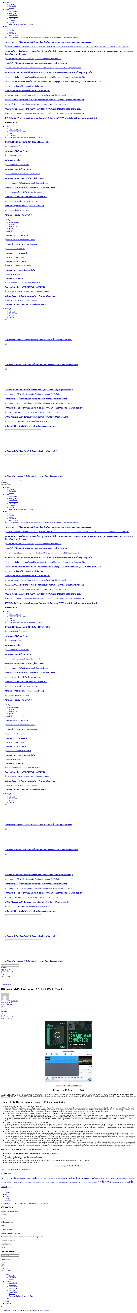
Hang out (12, 18)
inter (129, 1178)
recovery (38, 1182)
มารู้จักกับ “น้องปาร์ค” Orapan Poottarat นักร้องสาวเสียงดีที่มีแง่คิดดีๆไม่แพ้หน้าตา (38, 340)
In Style (11, 315)
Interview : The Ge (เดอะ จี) (16, 253)
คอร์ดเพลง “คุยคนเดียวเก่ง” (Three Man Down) (24, 206)
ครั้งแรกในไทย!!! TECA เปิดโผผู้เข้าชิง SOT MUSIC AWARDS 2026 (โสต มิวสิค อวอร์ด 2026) (43, 109)
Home (7, 2)
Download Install (88, 1178)
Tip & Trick (12, 135)
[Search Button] (20, 973)
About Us (12, 4)
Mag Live (8, 308)
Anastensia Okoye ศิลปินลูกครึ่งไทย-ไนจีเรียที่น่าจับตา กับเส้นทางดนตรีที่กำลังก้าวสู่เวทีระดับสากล (44, 100)
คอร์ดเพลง (114, 1182)
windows (76, 1182)
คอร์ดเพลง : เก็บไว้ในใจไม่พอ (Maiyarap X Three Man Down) (30, 188)
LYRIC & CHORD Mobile (17, 132)
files (99, 1178)
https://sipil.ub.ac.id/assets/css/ (120, 1178)
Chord (45, 1178)
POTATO (24, 1182)
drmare (29, 1169)
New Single (12, 34)
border (32, 1178)
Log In (3, 1247)
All (10, 28)
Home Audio (13, 20)
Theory (11, 133)
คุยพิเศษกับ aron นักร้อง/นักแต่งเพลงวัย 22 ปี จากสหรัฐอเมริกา (30, 296)
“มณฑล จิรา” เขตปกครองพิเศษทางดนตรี (22, 244)
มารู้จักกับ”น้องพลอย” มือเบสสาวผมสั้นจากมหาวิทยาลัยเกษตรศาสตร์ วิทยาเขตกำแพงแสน (41, 365)
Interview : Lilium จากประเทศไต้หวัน (20, 270)
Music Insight (13, 226)
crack (67, 1178)
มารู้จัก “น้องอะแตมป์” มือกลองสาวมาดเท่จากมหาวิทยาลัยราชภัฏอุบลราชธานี (36, 417)
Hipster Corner (13, 313)
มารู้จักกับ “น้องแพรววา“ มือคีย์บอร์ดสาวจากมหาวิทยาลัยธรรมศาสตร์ (33, 476)
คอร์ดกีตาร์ (104, 1181)
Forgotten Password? (7, 1229)
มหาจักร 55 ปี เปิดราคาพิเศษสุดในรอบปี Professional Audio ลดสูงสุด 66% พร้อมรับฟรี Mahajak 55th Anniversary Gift (53, 81)
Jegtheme (46, 1203)
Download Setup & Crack (63, 1085)
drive (96, 1178)
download (75, 1178)
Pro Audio (12, 22)
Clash (48, 1178)
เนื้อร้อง (126, 1182)
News (7, 26)
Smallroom (47, 1182)
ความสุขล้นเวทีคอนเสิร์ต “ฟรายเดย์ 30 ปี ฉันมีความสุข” (27, 91)
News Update (13, 35)
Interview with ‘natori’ (14, 278)
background (8, 1169)
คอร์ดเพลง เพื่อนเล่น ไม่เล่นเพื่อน (18, 169)
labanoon (133, 1178)
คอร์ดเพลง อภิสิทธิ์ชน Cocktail (17, 151)
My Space (12, 228)
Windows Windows (86, 1182)
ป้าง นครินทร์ (120, 1182)
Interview (12, 224)
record (29, 1182)
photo (20, 1182)
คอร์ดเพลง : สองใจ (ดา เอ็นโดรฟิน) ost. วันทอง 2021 (26, 197)
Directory (8, 9)
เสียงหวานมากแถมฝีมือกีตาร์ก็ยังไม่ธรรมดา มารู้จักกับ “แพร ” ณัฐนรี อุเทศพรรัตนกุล (39, 390)
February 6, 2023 (6, 1002)
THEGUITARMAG (59, 1182)
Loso (2, 1182)
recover (33, 1182)
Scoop (11, 230)
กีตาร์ (95, 1182)
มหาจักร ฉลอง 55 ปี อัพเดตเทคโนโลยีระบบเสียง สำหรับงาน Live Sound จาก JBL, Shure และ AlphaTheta (48, 42)
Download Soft (10, 984)
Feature (7, 219)
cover (62, 1178)
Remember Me (8, 1222)
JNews (8, 1203)
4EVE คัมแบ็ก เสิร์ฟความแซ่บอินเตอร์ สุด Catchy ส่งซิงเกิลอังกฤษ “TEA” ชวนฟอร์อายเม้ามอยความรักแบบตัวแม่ (51, 118)
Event (11, 32)
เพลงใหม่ (9, 1187)
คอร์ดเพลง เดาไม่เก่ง (13, 160)
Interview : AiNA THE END (16, 235)
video (66, 1182)
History (11, 8)
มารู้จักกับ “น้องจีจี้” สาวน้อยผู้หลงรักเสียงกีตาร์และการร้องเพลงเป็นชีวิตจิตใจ (36, 399)
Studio (52, 1182)
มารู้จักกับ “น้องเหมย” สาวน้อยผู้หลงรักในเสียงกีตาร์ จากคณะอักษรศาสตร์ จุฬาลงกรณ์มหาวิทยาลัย (45, 408)
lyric (5, 1182)
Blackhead (21, 1178)
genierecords (105, 1178)
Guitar (111, 1178)
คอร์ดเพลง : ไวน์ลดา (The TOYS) (18, 215)
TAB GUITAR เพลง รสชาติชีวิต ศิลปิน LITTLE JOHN (27, 142)
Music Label (13, 11)
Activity (11, 30)
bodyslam (27, 1178)
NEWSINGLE (10, 1182)
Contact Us (12, 6)
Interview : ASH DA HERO (16, 261)
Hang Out (12, 312)
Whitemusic (71, 1182)
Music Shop (12, 13)
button (14, 1169)
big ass (17, 1178)
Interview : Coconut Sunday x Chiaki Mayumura (25, 304)
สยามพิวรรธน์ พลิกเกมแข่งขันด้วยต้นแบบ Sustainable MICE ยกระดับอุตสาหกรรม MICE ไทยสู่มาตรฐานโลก (49, 72)
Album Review (14, 223)
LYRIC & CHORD (15, 130)
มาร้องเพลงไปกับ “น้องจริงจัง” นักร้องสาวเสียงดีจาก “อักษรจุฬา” (31, 451)
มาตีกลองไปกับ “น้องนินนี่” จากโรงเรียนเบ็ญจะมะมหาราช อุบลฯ (31, 426)
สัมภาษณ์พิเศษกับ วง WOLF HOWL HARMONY (25, 287)
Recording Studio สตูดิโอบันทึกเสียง (21, 24)
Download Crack (77, 1085)
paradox (16, 1182)
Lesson (7, 126)
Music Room (13, 15)
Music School (13, 17)
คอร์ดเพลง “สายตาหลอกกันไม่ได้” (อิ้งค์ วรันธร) (24, 178)
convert (18, 1169)
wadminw (14, 1001)
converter (24, 1169)
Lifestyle (11, 317)
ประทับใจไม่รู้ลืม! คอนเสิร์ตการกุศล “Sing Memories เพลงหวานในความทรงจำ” (37, 63)
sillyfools (42, 1182)
